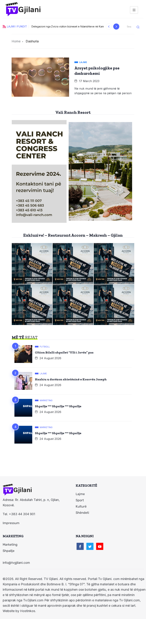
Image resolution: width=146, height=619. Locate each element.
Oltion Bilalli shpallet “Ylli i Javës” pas (64, 352)
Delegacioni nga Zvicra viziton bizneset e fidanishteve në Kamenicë (71, 26)
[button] (108, 26)
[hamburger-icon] (134, 10)
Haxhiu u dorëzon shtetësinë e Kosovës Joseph (71, 379)
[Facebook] (80, 546)
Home (16, 41)
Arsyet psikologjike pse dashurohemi (96, 71)
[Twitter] (89, 546)
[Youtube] (99, 546)
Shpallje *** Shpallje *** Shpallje (58, 406)
